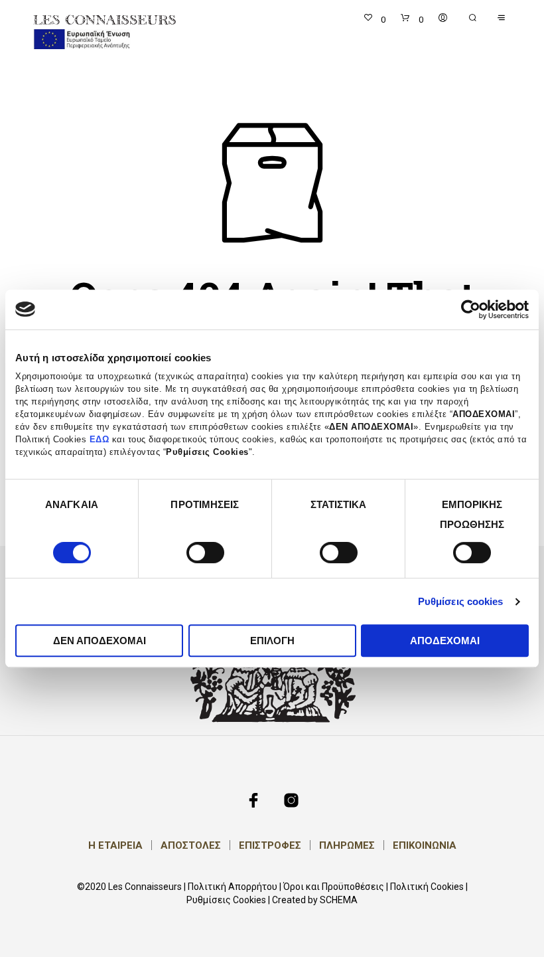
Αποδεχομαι (445, 640)
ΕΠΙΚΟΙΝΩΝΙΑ (424, 845)
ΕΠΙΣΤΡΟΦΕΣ (270, 845)
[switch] (205, 554)
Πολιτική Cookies (427, 887)
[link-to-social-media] (253, 800)
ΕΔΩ (99, 439)
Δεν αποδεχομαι (99, 640)
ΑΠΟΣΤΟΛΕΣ (191, 845)
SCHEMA (339, 900)
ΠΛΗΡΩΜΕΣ (347, 845)
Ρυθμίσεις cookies (461, 601)
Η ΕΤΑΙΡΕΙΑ (115, 845)
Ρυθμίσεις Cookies (226, 900)
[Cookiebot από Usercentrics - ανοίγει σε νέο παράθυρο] (471, 309)
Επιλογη (272, 640)
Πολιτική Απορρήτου (232, 887)
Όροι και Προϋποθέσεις (333, 887)
